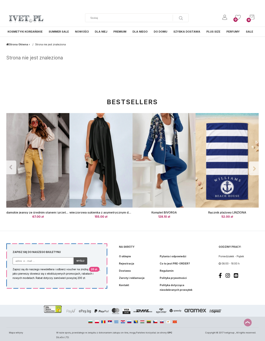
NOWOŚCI (82, 31)
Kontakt (124, 285)
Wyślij (80, 261)
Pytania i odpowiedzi (173, 256)
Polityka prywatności (173, 277)
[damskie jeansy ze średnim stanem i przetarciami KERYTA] (37, 160)
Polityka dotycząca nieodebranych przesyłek (176, 287)
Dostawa (125, 270)
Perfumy (233, 31)
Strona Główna (18, 44)
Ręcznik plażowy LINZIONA (227, 212)
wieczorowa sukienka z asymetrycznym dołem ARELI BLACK (111, 212)
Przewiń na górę (248, 322)
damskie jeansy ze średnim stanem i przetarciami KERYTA (47, 212)
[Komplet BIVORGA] (164, 160)
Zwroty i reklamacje (132, 277)
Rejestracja (126, 263)
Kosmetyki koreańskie (25, 31)
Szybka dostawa (186, 31)
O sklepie (125, 256)
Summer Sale (59, 31)
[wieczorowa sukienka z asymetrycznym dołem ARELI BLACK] (100, 160)
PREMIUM (119, 31)
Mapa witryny (16, 332)
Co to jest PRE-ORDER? (175, 263)
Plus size (213, 31)
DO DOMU (160, 31)
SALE (249, 31)
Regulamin (167, 270)
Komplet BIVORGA (164, 212)
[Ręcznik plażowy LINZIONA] (227, 160)
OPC (169, 332)
